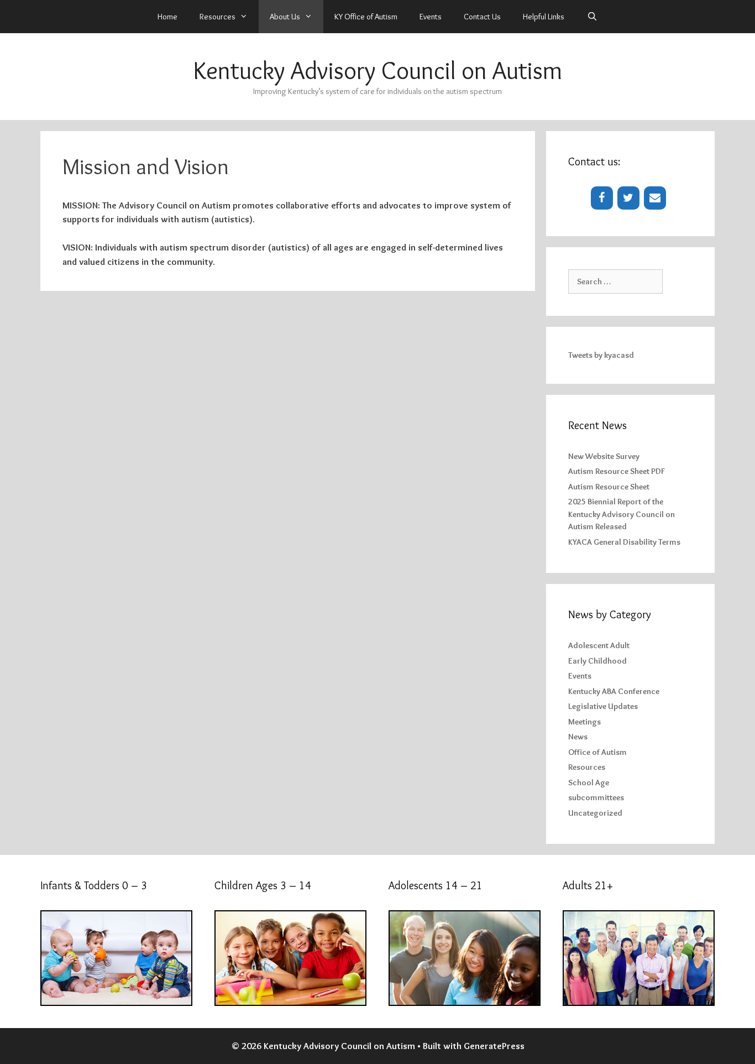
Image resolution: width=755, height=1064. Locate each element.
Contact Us (482, 17)
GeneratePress (494, 1045)
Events (431, 17)
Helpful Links (543, 17)
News (578, 737)
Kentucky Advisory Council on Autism (377, 70)
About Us (285, 17)
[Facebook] (602, 198)
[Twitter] (628, 198)
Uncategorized (595, 813)
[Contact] (655, 198)
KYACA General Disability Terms (624, 542)
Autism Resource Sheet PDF (616, 471)
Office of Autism (597, 752)
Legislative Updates (603, 706)
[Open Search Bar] (591, 16)
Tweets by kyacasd (601, 355)
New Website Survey (603, 456)
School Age (588, 782)
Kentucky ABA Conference (613, 691)
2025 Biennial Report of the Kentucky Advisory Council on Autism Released (621, 514)
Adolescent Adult (599, 645)
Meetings (584, 722)
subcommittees (596, 797)
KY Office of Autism (365, 17)
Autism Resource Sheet (608, 487)
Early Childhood (597, 661)
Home (167, 17)
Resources (586, 767)
